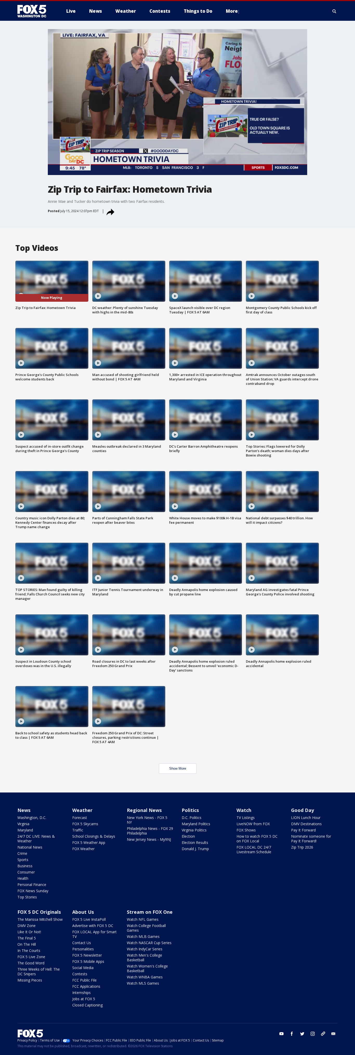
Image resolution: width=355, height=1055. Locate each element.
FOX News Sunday (32, 890)
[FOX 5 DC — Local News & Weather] (34, 11)
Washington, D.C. (31, 817)
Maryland (25, 830)
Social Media (83, 967)
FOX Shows (246, 830)
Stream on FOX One (150, 912)
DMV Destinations (306, 823)
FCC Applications (86, 986)
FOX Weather (83, 848)
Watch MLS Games (143, 983)
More (232, 11)
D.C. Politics (191, 817)
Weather (82, 810)
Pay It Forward (303, 830)
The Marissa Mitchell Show (40, 919)
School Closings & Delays (93, 836)
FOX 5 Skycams (85, 823)
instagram (312, 1034)
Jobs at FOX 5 (83, 998)
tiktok (323, 1034)
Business (24, 865)
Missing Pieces (29, 980)
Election (188, 836)
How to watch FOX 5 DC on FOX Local (257, 838)
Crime (22, 853)
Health (22, 878)
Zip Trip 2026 (302, 847)
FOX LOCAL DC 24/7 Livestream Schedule (253, 849)
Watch (243, 810)
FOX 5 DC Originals (39, 912)
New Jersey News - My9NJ (149, 839)
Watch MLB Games (143, 936)
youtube (281, 1034)
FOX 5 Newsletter (87, 955)
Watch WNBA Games (145, 977)
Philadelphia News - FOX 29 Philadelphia (150, 831)
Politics (190, 810)
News (23, 810)
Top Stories (27, 897)
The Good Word (30, 962)
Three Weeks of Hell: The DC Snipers (38, 971)
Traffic (77, 830)
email (333, 1034)
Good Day (302, 810)
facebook (292, 1034)
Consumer (26, 872)
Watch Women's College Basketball (147, 968)
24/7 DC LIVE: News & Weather (36, 838)
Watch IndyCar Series (144, 948)
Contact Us (81, 942)
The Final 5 (26, 938)
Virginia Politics (194, 830)
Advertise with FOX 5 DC (92, 925)
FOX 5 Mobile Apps (88, 961)
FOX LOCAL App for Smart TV (94, 934)
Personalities (83, 948)
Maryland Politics (196, 823)
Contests (79, 973)
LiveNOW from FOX (253, 823)
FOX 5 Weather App (88, 842)
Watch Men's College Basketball (144, 957)
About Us (83, 912)
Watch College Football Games (146, 928)
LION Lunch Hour (305, 817)
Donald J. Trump (195, 848)
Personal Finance (31, 884)
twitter (302, 1034)
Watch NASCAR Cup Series (149, 942)
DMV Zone (26, 925)
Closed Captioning (87, 1005)
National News (29, 847)
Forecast (79, 817)
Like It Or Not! (29, 931)
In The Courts (28, 950)
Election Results (195, 842)
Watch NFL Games (143, 919)
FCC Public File (84, 980)
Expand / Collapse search (334, 11)
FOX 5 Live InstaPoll (89, 919)
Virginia (23, 823)
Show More (177, 768)
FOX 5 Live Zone (31, 956)
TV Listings (245, 817)
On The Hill (26, 944)
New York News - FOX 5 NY (147, 820)
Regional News (144, 810)
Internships (81, 992)
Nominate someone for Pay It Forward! (311, 838)
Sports (22, 859)
